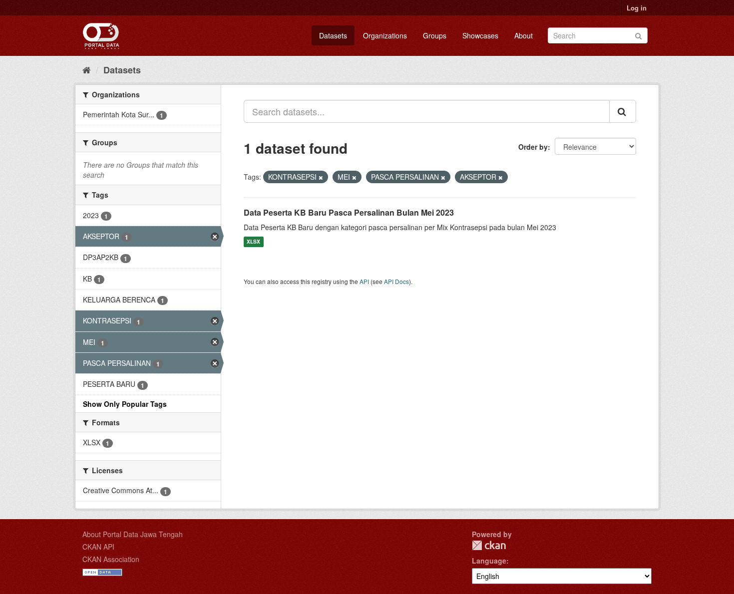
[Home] (86, 69)
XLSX (253, 242)
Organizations (385, 35)
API (364, 281)
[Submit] (638, 34)
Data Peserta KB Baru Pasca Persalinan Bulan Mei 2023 (349, 212)
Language (489, 561)
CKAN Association (110, 559)
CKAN (489, 545)
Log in (637, 7)
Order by (533, 147)
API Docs (396, 281)
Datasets (333, 35)
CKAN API (98, 547)
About (523, 35)
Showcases (480, 35)
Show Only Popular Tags (125, 404)
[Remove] (321, 177)
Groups (434, 35)
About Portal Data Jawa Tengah (132, 534)
